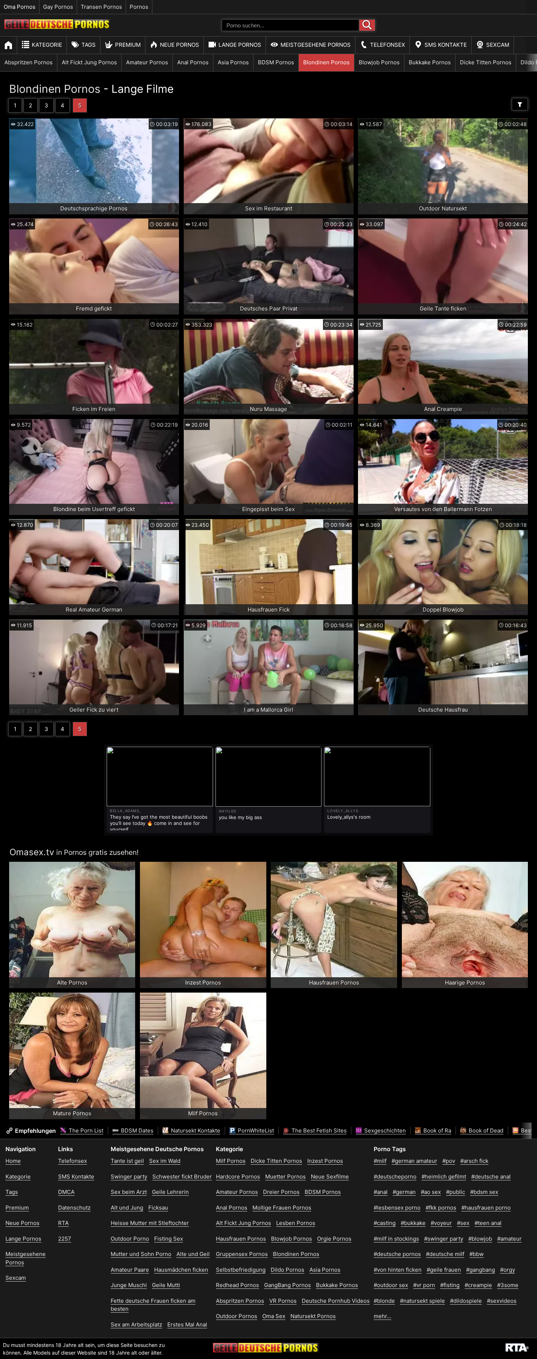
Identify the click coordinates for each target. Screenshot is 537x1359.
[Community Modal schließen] (356, 589)
